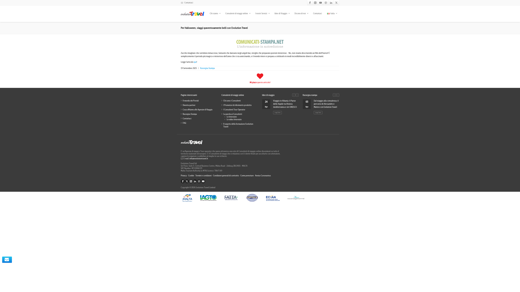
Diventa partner (189, 105)
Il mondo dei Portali (191, 100)
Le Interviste (232, 117)
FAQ (184, 123)
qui (195, 62)
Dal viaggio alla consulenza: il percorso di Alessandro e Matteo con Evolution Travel (326, 103)
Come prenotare (247, 175)
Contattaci (188, 2)
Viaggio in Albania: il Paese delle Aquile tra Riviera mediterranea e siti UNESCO (285, 103)
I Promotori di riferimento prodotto (237, 105)
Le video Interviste (234, 119)
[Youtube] (320, 2)
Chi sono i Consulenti (232, 100)
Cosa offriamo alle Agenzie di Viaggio (197, 109)
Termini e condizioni (203, 175)
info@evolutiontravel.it (198, 158)
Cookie (191, 175)
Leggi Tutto (277, 112)
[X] (336, 2)
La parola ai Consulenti (232, 114)
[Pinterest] (326, 2)
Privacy (184, 175)
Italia (332, 13)
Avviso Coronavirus (263, 175)
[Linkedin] (331, 2)
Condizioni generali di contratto (226, 175)
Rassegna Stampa (207, 68)
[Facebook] (310, 2)
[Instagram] (315, 2)
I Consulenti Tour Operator (234, 109)
